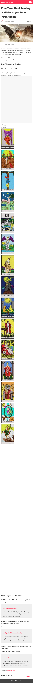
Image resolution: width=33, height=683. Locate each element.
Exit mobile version (16, 681)
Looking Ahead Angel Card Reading (12, 633)
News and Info (11, 670)
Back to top (29, 676)
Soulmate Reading (7, 658)
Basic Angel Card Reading (9, 608)
